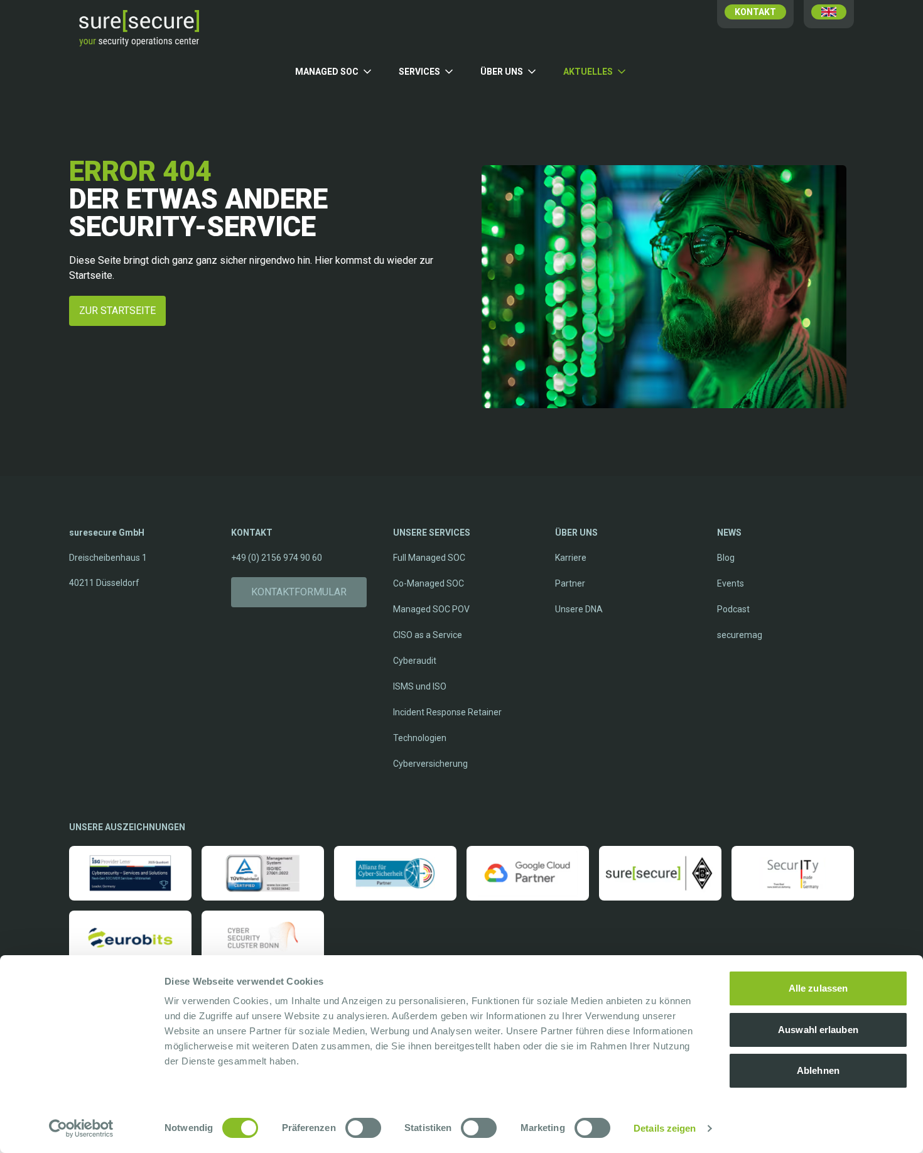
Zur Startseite (117, 311)
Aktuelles (588, 72)
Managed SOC (327, 72)
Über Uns (501, 72)
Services (419, 72)
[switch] (363, 1128)
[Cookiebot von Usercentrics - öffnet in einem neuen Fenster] (81, 1128)
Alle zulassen (818, 988)
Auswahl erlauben (818, 1029)
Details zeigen (665, 1128)
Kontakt (755, 12)
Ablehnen (818, 1070)
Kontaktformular (299, 592)
